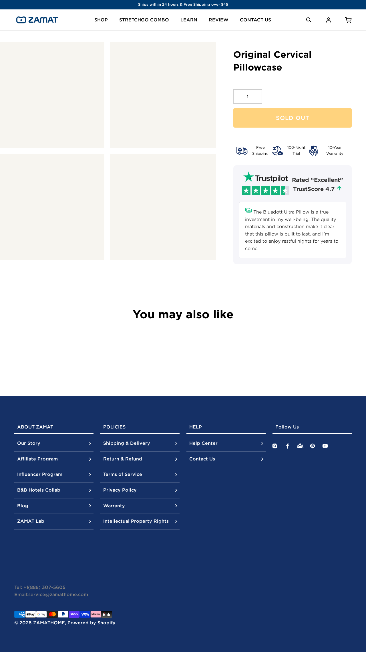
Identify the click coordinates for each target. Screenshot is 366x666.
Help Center (203, 443)
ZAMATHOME (49, 622)
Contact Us (202, 458)
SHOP (101, 19)
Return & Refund (122, 458)
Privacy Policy (120, 489)
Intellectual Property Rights (136, 521)
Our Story (28, 443)
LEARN (188, 19)
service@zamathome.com (58, 594)
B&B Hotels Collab (38, 489)
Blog (22, 505)
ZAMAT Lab (30, 521)
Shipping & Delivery (126, 443)
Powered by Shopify (91, 622)
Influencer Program (39, 474)
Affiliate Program (37, 458)
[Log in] (328, 20)
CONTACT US (255, 19)
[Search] (308, 20)
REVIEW (218, 19)
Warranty (114, 505)
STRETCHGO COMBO (144, 19)
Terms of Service (122, 474)
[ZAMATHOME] (37, 20)
